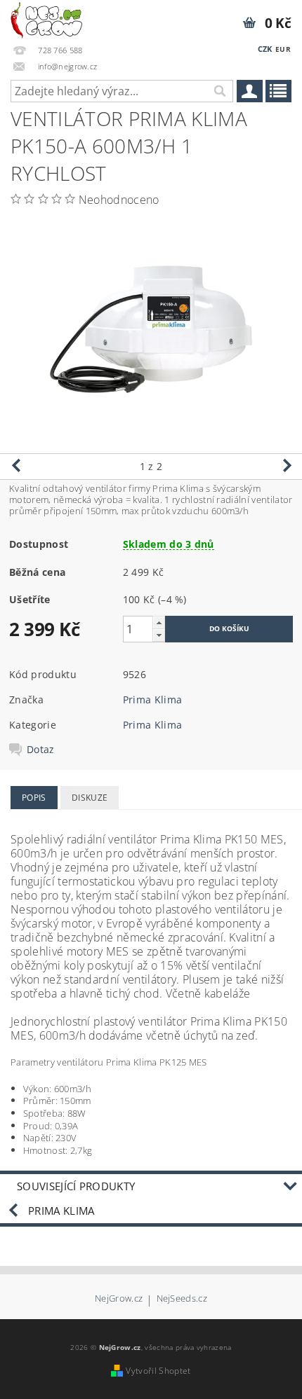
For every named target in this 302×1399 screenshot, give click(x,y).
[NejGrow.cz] (46, 18)
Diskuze (89, 798)
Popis (34, 798)
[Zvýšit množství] (158, 622)
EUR (283, 49)
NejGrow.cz (119, 1299)
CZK (265, 48)
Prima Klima (153, 699)
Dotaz (41, 749)
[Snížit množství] (158, 635)
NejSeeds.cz (182, 1299)
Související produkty (76, 1186)
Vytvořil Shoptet (158, 1371)
